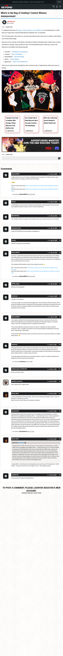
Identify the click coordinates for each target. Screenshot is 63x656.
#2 (60, 201)
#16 (60, 475)
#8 (60, 296)
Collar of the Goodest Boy (20, 61)
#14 (60, 411)
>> (25, 442)
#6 (60, 252)
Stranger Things (9, 154)
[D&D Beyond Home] (6, 6)
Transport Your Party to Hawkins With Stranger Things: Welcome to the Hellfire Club (12, 123)
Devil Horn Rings (19, 57)
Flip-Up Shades (14, 59)
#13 (60, 393)
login (36, 488)
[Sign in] (56, 6)
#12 (60, 381)
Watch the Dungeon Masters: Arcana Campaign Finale (28, 2)
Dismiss (59, 1)
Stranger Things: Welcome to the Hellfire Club (30, 30)
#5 (60, 240)
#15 (60, 439)
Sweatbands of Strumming (19, 52)
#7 (60, 284)
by (11, 21)
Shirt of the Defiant (16, 54)
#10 (60, 344)
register (48, 488)
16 (59, 158)
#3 (60, 216)
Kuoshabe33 (21, 442)
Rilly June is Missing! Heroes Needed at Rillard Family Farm (50, 120)
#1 (60, 174)
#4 (60, 228)
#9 (60, 317)
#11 (60, 369)
